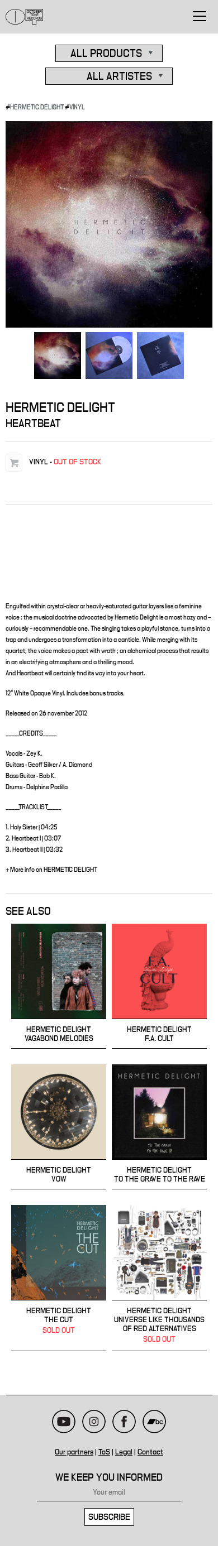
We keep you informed (109, 1477)
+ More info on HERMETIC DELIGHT (51, 869)
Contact (150, 1452)
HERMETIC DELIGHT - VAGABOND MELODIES (58, 986)
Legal (123, 1452)
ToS (104, 1452)
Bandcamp (154, 1421)
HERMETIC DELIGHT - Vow (58, 1126)
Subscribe (109, 1517)
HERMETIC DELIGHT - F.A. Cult (159, 986)
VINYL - (65, 462)
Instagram (94, 1421)
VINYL (77, 107)
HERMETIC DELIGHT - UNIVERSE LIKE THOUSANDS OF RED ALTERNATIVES (159, 1278)
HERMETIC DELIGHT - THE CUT (58, 1278)
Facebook (124, 1421)
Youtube (63, 1421)
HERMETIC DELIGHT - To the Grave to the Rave (159, 1126)
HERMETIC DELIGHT (37, 107)
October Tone (25, 17)
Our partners (74, 1452)
